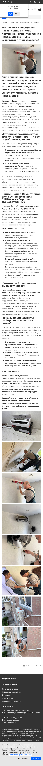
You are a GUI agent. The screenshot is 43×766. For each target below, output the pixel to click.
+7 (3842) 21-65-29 (11, 689)
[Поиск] (39, 17)
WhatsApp (8, 698)
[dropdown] (3, 2)
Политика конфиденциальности (20, 755)
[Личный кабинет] (39, 2)
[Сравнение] (35, 2)
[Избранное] (30, 2)
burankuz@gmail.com (12, 692)
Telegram (7, 695)
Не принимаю (23, 758)
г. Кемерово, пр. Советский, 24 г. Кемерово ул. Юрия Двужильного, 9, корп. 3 (22, 712)
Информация (9, 678)
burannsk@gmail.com (12, 701)
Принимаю (36, 758)
